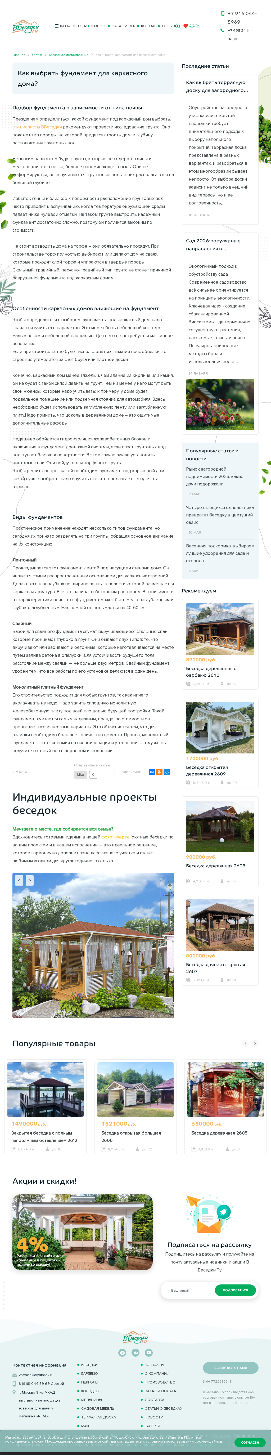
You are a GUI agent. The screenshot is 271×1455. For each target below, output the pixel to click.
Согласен (250, 1442)
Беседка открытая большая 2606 (131, 1137)
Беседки (89, 1365)
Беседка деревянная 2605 (219, 1133)
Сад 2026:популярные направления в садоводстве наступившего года (213, 245)
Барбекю (89, 1374)
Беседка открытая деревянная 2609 (207, 771)
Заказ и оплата (122, 26)
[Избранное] (186, 27)
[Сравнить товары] (192, 26)
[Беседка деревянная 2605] (225, 1092)
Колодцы (90, 1391)
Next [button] (255, 1043)
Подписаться (235, 1290)
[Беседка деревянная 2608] (220, 827)
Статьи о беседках (163, 1409)
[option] (46, 1117)
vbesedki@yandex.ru (36, 1375)
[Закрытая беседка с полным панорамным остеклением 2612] (45, 1092)
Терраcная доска (98, 1417)
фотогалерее (115, 836)
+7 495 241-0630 (239, 34)
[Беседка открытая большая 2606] (135, 1092)
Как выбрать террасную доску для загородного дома (216, 87)
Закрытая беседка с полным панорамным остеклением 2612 (44, 1137)
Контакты (147, 26)
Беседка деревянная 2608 (215, 865)
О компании (157, 1374)
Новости (97, 26)
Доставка (154, 1400)
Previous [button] (245, 1043)
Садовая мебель (97, 1409)
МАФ (85, 1426)
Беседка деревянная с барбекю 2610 (211, 672)
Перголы (89, 1382)
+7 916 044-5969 (242, 18)
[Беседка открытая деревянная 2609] (220, 728)
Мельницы (91, 1400)
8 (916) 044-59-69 (34, 1384)
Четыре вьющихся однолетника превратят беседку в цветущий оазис (220, 515)
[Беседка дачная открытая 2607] (220, 925)
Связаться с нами (230, 1368)
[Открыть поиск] (177, 26)
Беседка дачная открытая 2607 (215, 968)
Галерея (152, 1426)
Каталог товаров (71, 26)
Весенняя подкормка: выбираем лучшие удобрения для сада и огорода (220, 553)
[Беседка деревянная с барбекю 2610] (220, 629)
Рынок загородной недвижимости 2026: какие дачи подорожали (214, 476)
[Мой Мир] (167, 772)
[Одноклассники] (159, 772)
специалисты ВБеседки (37, 126)
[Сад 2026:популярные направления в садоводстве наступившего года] (220, 404)
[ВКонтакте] (152, 772)
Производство (160, 1382)
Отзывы (166, 26)
